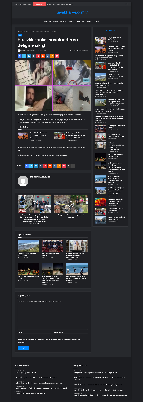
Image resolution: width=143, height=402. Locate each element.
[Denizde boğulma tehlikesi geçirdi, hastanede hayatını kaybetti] (77, 269)
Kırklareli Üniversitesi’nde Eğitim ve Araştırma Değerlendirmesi (75, 255)
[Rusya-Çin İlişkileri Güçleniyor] (100, 40)
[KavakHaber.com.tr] (71, 12)
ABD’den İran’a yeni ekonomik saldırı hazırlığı (116, 135)
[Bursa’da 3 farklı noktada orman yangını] (28, 246)
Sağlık (71, 21)
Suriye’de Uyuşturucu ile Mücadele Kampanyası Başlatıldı (38, 135)
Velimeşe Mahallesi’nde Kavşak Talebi (116, 210)
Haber (55, 21)
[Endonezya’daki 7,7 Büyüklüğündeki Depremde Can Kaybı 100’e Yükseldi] (59, 135)
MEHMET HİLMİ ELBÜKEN (28, 50)
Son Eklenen (110, 30)
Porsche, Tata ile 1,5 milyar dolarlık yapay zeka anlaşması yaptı (110, 110)
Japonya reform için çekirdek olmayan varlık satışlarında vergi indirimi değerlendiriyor (109, 92)
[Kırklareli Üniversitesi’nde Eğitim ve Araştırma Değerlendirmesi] (77, 246)
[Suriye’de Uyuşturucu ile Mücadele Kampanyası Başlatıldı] (23, 135)
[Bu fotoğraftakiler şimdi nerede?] (52, 246)
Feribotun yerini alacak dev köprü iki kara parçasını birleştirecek (116, 102)
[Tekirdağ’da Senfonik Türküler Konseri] (28, 269)
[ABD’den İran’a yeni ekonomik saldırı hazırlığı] (100, 137)
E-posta (20, 332)
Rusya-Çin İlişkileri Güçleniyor (114, 39)
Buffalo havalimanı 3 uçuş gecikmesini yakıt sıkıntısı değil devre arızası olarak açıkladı (109, 118)
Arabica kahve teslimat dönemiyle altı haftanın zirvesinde (109, 84)
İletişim (96, 21)
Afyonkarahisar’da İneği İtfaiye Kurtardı (116, 218)
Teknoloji (80, 21)
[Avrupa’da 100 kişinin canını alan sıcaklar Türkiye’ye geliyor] (100, 202)
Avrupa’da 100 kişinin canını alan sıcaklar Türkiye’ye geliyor (115, 201)
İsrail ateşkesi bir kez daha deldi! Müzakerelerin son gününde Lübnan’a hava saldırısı (51, 279)
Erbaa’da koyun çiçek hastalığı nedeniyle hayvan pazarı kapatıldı (66, 4)
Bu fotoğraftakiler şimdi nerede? (50, 254)
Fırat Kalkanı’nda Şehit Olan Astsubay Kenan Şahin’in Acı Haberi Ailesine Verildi (116, 191)
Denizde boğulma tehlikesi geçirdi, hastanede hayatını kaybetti (76, 278)
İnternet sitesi (58, 332)
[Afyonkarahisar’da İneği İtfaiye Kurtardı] (100, 220)
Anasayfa (47, 21)
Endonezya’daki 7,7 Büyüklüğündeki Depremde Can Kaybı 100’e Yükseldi (75, 135)
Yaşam (88, 21)
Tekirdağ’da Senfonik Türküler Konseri (28, 277)
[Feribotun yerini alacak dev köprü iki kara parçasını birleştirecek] (100, 102)
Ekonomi (63, 21)
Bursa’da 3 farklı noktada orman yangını (27, 254)
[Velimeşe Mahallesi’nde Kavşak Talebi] (100, 211)
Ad (19, 325)
